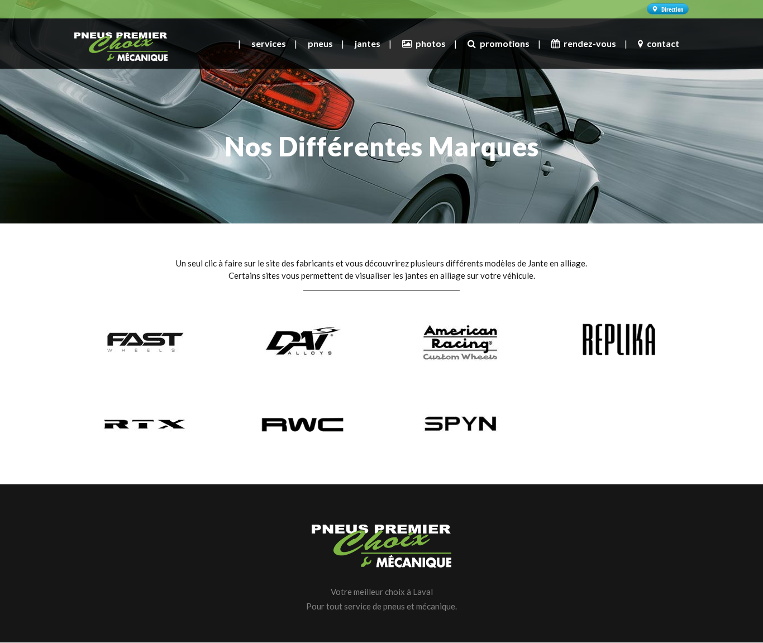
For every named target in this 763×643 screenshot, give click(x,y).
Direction (672, 9)
